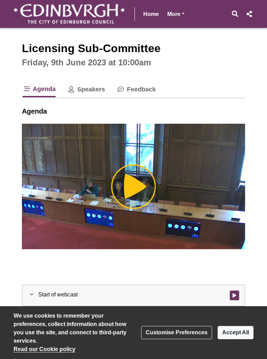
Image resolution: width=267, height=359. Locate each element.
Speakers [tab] (90, 89)
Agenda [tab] (43, 88)
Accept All (235, 332)
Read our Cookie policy (44, 349)
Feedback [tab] (140, 89)
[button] (235, 13)
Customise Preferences (177, 332)
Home (151, 14)
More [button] (176, 14)
